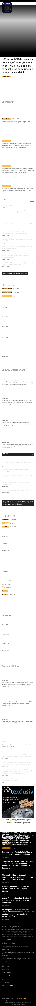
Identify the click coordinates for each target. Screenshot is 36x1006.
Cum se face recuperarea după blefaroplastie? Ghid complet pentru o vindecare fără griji (17, 735)
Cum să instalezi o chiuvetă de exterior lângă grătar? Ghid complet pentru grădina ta (17, 566)
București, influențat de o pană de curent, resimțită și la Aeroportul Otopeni (17, 240)
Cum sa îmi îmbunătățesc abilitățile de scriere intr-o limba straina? (17, 463)
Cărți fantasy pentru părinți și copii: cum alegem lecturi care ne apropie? (16, 483)
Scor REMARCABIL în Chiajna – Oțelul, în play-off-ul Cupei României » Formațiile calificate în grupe (17, 264)
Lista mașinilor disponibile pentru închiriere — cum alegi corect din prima (17, 343)
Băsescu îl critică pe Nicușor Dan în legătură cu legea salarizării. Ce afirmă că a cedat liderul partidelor (16, 232)
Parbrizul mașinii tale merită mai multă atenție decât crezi (17, 312)
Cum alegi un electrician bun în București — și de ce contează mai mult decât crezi (18, 517)
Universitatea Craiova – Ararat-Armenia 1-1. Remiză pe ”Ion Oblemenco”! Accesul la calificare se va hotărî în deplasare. (18, 864)
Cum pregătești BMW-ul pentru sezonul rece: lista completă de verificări (18, 352)
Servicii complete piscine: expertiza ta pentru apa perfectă (17, 522)
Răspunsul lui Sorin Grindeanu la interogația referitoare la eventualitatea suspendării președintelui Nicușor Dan (17, 763)
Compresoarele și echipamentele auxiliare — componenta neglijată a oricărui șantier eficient (16, 332)
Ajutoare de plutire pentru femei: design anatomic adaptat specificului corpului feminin (18, 675)
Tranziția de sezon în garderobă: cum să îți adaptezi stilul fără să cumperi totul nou (18, 414)
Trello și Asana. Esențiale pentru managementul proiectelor (15, 630)
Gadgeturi (4, 594)
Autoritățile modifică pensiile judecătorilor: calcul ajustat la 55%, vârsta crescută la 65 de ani (18, 953)
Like (32, 454)
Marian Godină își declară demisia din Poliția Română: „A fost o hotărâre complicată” (17, 247)
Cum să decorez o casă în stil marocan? (18, 540)
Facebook (8, 939)
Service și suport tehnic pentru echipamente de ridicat (14, 582)
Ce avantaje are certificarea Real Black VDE (17, 611)
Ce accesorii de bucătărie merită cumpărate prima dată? (15, 555)
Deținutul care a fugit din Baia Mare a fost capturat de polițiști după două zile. (18, 181)
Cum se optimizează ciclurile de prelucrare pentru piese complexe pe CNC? (16, 600)
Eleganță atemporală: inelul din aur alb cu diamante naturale (17, 394)
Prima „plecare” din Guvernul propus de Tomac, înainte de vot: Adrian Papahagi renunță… (17, 779)
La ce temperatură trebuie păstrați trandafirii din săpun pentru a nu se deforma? (16, 436)
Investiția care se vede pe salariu (15, 376)
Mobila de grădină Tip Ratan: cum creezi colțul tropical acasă (18, 532)
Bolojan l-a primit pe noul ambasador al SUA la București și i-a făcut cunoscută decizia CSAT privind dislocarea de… (17, 756)
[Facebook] (3, 939)
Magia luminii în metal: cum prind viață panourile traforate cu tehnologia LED (17, 576)
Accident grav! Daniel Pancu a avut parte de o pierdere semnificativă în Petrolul (16, 135)
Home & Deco (5, 526)
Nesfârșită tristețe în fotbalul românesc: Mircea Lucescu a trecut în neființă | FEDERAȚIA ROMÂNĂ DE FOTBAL (16, 959)
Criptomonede (10, 823)
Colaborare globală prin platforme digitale (15, 639)
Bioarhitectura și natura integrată (15, 647)
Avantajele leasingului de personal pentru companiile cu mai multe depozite (15, 287)
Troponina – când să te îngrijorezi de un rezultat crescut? (18, 695)
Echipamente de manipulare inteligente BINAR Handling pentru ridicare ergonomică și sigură (18, 302)
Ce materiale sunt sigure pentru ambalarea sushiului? (14, 291)
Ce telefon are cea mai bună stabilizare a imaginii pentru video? (17, 620)
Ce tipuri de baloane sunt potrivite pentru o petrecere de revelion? (17, 476)
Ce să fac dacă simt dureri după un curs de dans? (15, 470)
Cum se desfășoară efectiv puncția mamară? (16, 714)
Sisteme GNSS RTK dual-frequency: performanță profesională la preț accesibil (16, 589)
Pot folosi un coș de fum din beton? (16, 547)
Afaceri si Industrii (7, 295)
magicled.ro (25, 998)
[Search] (32, 200)
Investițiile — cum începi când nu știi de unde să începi (18, 322)
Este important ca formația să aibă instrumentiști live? (16, 490)
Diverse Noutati (6, 76)
